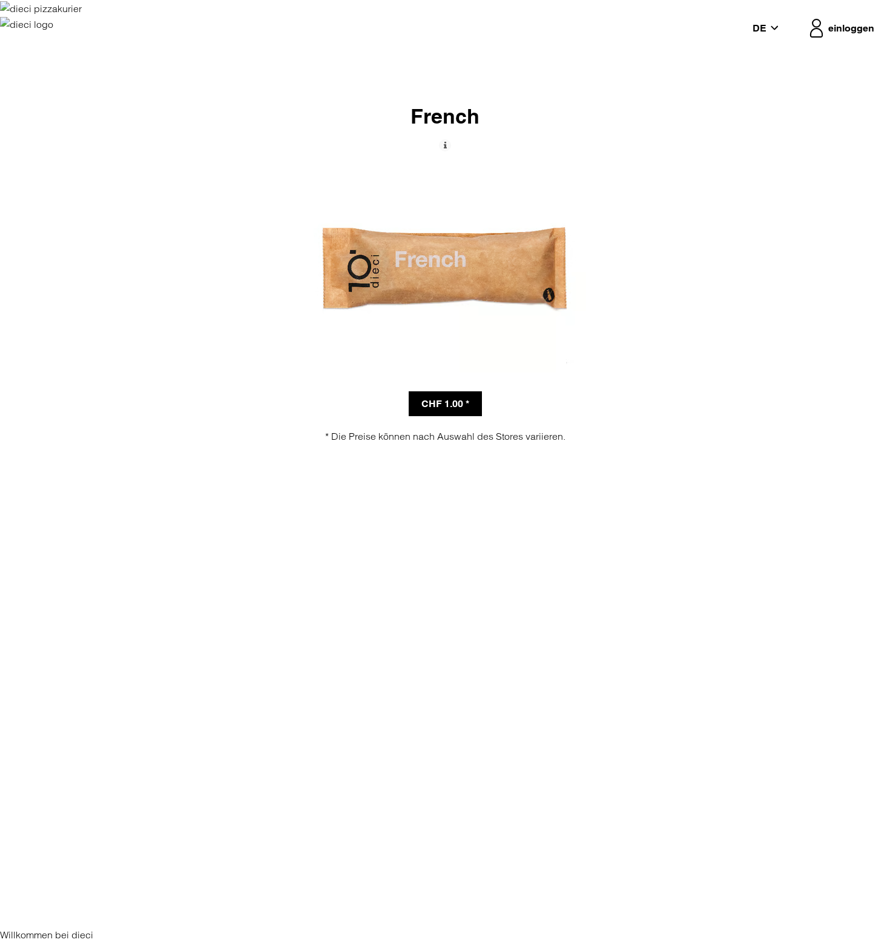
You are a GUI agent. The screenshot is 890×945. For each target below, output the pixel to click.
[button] (768, 28)
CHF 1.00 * (445, 403)
